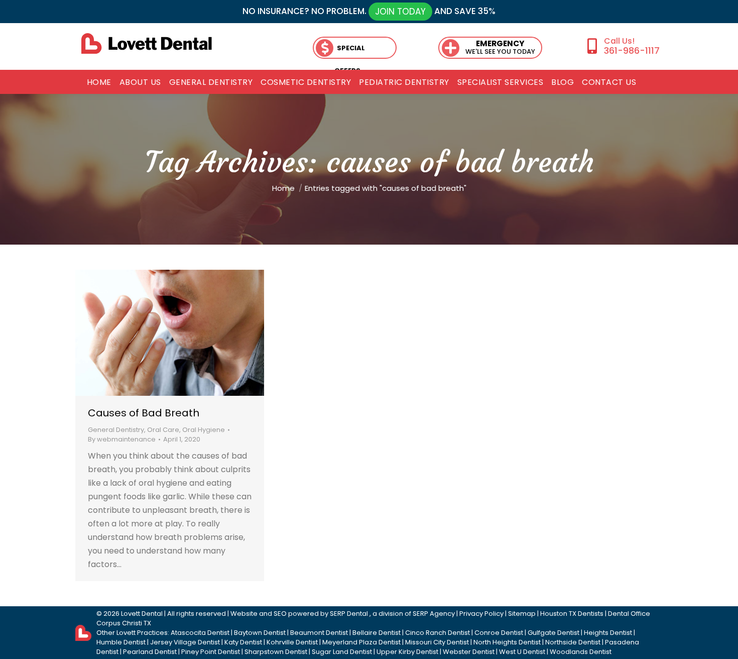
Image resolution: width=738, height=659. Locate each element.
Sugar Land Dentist (342, 651)
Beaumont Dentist (319, 632)
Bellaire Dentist (376, 632)
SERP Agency (434, 613)
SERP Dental (349, 613)
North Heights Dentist (507, 642)
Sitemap (522, 613)
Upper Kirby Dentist (407, 651)
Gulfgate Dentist (553, 632)
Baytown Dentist (260, 632)
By (122, 439)
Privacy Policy (481, 613)
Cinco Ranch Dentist (437, 632)
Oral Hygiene (203, 429)
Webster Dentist (469, 651)
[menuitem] (99, 82)
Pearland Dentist (150, 651)
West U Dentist (522, 651)
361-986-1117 (631, 50)
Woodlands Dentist (580, 651)
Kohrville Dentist (292, 642)
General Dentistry (116, 429)
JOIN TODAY (400, 12)
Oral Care (163, 429)
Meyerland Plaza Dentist (361, 642)
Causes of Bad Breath (143, 413)
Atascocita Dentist (200, 632)
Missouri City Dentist (437, 642)
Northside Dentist (572, 642)
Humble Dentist (121, 642)
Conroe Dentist (498, 632)
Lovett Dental (142, 613)
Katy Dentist (243, 642)
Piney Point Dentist (210, 651)
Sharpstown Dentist (275, 651)
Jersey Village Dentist (185, 642)
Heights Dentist (608, 632)
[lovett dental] (146, 43)
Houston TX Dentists (571, 613)
